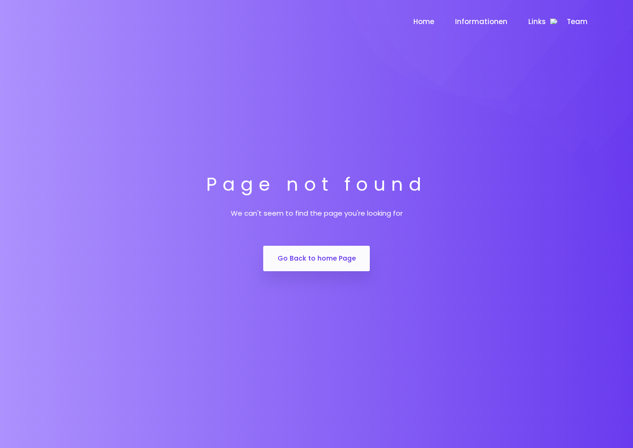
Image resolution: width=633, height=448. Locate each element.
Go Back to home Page (317, 258)
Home (423, 21)
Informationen (481, 21)
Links (537, 21)
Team (577, 21)
